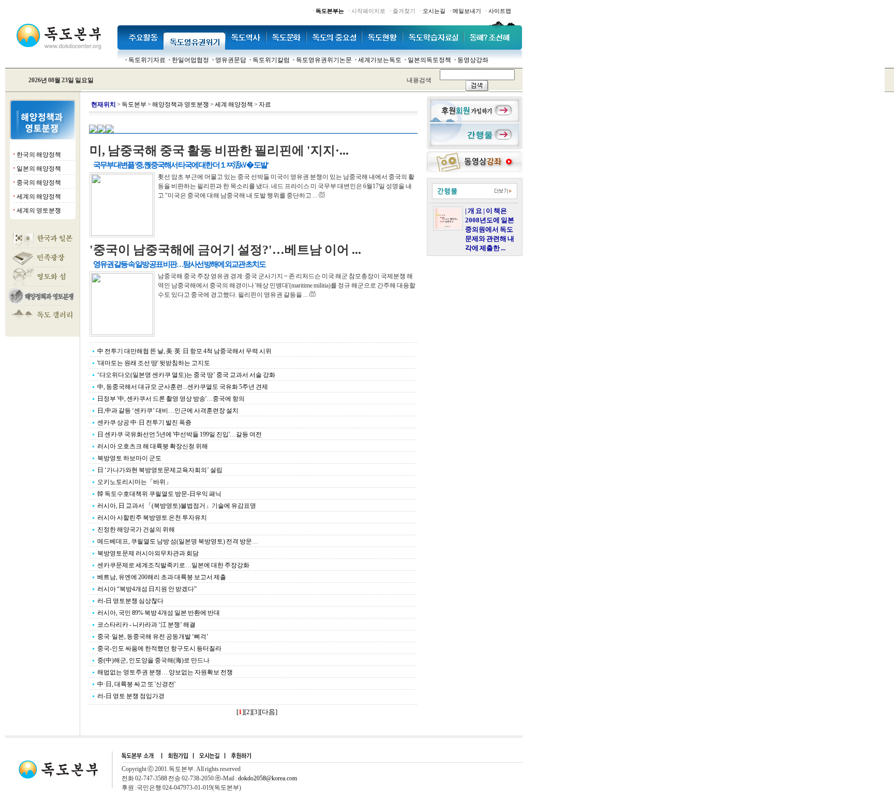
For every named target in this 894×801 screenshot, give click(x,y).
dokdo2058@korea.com (267, 778)
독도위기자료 (147, 60)
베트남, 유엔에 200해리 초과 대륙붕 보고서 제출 (161, 577)
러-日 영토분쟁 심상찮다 (130, 600)
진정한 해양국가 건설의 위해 (136, 529)
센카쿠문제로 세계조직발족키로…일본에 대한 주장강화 (173, 565)
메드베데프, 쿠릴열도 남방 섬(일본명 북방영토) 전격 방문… (177, 541)
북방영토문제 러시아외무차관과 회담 (148, 553)
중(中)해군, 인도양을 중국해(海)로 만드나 (153, 660)
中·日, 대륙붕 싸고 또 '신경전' (136, 684)
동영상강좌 (472, 60)
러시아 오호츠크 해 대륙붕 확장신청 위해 (152, 446)
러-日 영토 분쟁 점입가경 (131, 696)
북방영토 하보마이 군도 (129, 458)
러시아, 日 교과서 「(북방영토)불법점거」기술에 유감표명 (176, 505)
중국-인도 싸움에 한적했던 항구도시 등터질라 (159, 648)
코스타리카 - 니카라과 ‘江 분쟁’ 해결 (146, 624)
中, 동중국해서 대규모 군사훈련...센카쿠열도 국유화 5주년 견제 (182, 386)
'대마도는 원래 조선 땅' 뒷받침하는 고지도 (153, 363)
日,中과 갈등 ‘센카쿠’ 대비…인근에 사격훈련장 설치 (168, 410)
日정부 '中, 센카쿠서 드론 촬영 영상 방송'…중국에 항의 (171, 398)
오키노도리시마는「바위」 (134, 482)
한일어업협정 (190, 60)
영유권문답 (230, 60)
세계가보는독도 (379, 60)
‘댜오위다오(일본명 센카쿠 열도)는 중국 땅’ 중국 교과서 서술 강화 (186, 375)
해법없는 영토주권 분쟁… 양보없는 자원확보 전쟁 (165, 672)
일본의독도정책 (429, 60)
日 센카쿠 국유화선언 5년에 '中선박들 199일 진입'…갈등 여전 (179, 434)
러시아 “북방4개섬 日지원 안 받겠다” (147, 589)
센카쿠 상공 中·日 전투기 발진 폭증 (144, 422)
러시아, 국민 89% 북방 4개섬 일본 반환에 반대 (158, 612)
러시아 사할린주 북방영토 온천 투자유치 (152, 517)
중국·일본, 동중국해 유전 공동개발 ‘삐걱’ (152, 636)
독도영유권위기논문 (324, 60)
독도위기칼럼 (271, 60)
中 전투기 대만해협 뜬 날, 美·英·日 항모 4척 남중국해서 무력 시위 (184, 351)
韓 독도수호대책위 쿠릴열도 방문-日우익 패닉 (159, 493)
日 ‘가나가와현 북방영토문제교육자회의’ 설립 (159, 470)
